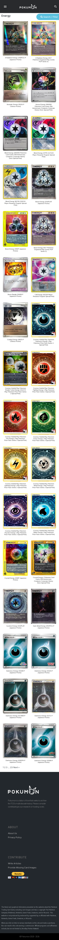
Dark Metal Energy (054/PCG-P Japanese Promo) (43, 627)
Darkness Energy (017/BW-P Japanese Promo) (15, 716)
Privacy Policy (15, 837)
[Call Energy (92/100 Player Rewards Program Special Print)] (43, 274)
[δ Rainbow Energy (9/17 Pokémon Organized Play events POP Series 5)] (43, 38)
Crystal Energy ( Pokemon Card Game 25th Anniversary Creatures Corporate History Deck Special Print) (43, 580)
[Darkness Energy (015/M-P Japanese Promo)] (15, 651)
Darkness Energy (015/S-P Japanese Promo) (44, 672)
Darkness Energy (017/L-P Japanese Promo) (44, 716)
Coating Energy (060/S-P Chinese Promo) (15, 340)
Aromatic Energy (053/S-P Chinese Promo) (15, 105)
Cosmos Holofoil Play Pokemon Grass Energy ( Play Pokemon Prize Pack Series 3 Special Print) (43, 438)
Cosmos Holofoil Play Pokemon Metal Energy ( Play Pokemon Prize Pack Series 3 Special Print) (43, 485)
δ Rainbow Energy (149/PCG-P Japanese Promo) (15, 58)
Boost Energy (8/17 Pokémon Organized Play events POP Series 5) (43, 249)
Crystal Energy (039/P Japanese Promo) (15, 579)
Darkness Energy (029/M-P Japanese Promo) (43, 761)
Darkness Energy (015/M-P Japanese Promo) (15, 672)
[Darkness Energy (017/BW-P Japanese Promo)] (15, 696)
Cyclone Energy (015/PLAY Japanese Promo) (15, 627)
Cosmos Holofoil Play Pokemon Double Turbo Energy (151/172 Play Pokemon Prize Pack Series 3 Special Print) (15, 391)
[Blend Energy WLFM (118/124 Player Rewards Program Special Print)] (15, 181)
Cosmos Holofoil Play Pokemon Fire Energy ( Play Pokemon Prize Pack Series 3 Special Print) (15, 438)
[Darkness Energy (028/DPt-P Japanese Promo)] (15, 740)
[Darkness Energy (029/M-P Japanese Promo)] (43, 740)
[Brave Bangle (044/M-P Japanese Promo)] (15, 274)
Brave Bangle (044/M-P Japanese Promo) (15, 295)
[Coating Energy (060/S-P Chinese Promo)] (15, 319)
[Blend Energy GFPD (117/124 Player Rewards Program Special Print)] (43, 133)
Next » (16, 767)
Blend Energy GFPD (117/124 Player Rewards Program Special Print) (44, 154)
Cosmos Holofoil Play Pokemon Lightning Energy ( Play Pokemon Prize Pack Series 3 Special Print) (15, 485)
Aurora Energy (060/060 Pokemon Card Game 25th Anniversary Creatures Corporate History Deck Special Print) (43, 107)
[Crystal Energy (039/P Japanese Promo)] (15, 558)
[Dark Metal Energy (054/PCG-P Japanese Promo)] (43, 606)
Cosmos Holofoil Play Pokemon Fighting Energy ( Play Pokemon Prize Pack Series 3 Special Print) (43, 390)
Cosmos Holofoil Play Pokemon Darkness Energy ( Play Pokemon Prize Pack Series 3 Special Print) (43, 342)
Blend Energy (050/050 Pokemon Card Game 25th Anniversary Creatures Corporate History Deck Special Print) (15, 155)
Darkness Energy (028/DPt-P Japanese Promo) (15, 761)
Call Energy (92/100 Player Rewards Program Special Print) (43, 295)
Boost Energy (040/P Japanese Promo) (15, 250)
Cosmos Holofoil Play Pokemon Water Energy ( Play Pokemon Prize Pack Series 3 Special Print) (43, 532)
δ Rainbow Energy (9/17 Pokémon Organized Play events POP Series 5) (44, 59)
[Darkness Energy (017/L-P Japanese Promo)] (43, 696)
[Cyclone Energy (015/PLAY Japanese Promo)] (15, 606)
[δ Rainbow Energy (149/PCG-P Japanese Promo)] (15, 38)
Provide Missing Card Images (22, 867)
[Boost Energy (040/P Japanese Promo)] (15, 229)
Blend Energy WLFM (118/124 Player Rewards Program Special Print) (15, 203)
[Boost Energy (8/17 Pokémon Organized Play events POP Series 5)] (43, 228)
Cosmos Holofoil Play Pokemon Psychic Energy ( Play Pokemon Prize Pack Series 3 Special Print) (15, 532)
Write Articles (14, 863)
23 (11, 767)
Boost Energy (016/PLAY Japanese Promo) (43, 202)
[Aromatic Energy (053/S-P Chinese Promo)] (15, 84)
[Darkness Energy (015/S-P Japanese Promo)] (43, 651)
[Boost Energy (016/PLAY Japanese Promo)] (43, 181)
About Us (12, 833)
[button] (5, 6)
